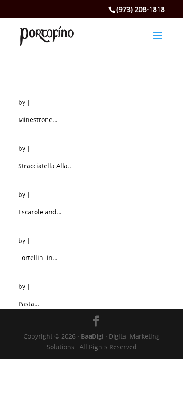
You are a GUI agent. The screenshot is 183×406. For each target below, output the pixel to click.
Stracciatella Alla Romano (73, 132)
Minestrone (41, 86)
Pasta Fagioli (45, 270)
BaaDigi (92, 336)
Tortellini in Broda (57, 224)
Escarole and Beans (59, 178)
